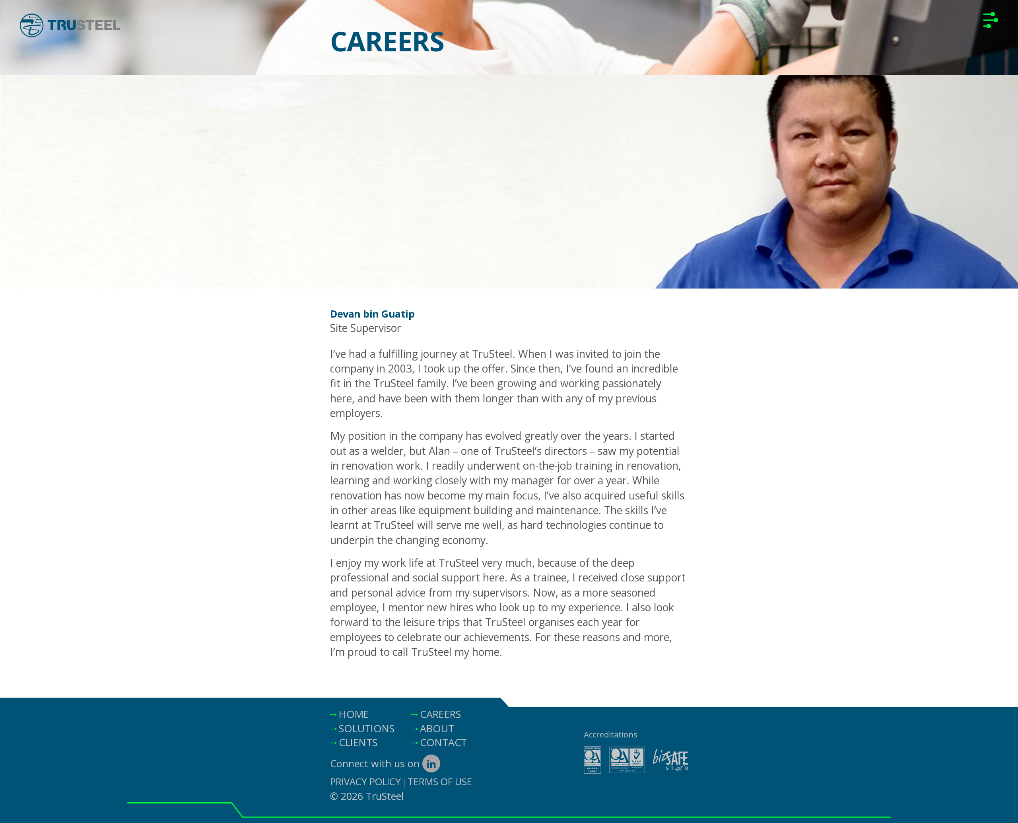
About (437, 728)
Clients (358, 742)
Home (354, 714)
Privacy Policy (365, 781)
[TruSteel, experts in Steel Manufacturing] (70, 27)
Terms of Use (440, 781)
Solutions (366, 728)
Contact (443, 742)
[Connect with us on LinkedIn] (431, 763)
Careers (440, 714)
